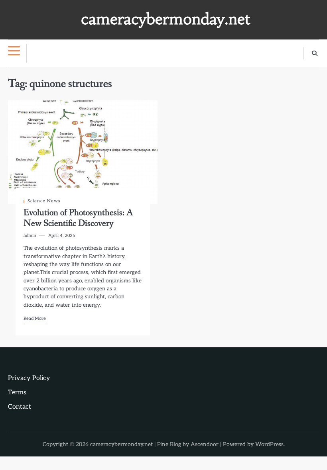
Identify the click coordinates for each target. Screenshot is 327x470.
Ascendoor (205, 444)
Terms (17, 392)
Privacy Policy (29, 378)
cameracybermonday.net (165, 19)
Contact (19, 407)
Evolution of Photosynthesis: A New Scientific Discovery (78, 218)
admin (30, 235)
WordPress (269, 444)
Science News (44, 201)
